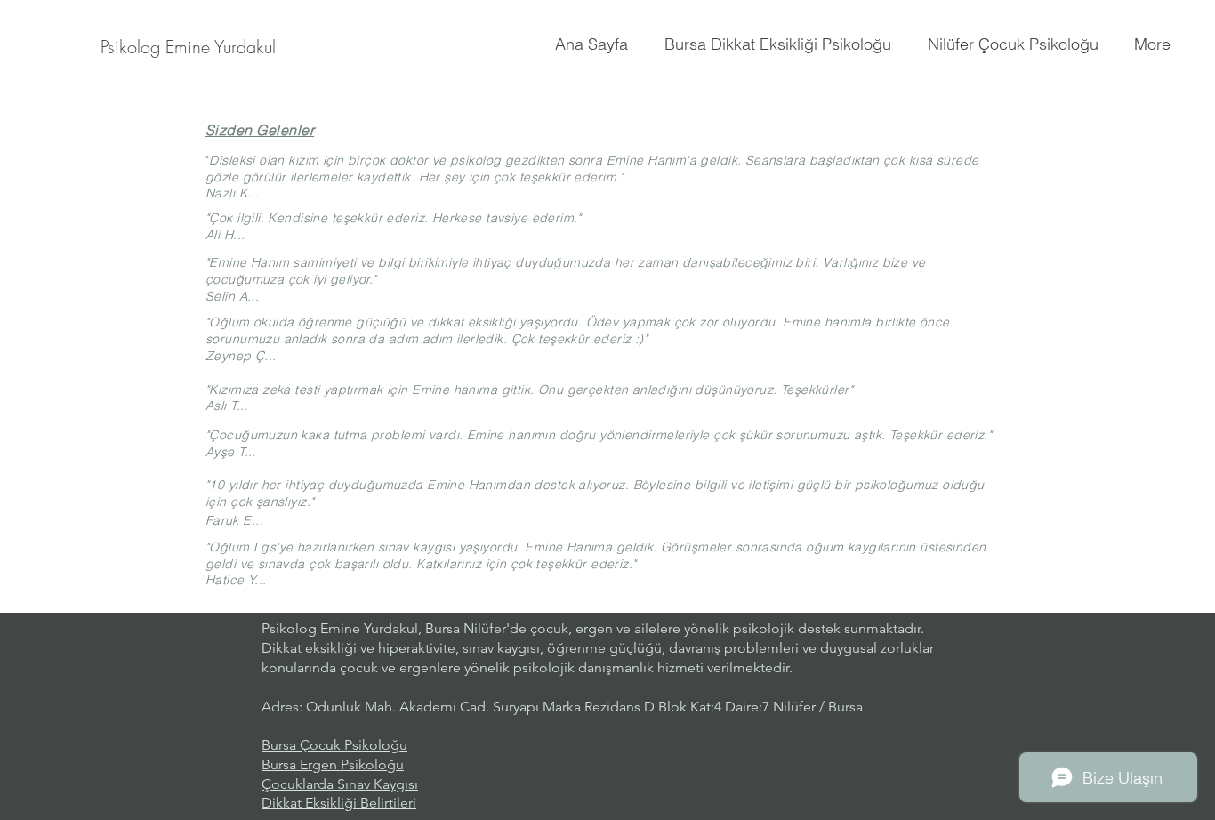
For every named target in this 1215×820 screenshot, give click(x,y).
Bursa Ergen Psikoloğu (333, 764)
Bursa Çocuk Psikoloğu (334, 744)
